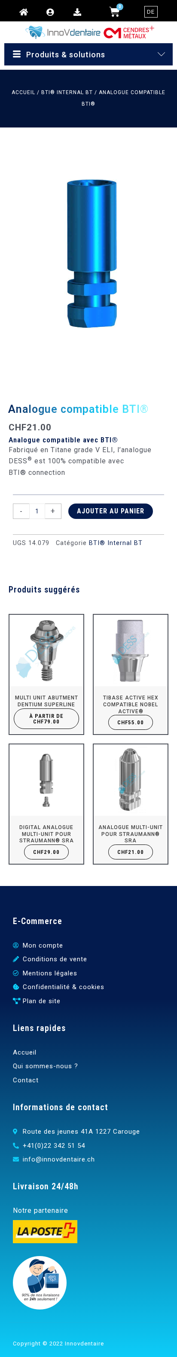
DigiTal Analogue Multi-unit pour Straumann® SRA (46, 834)
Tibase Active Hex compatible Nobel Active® (131, 704)
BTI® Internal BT (67, 92)
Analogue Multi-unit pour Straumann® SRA (130, 834)
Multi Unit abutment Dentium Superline (46, 701)
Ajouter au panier (110, 511)
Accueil (23, 92)
